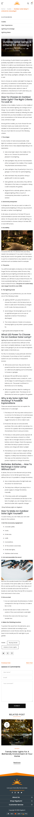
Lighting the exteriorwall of (9, 340)
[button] (17, 797)
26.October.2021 (20, 48)
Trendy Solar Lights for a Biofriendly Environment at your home (17, 754)
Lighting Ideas (6, 32)
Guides (9, 9)
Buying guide (13, 642)
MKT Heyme (10, 48)
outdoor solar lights (10, 647)
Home (3, 9)
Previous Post (5, 663)
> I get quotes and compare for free (12, 331)
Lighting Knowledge (7, 29)
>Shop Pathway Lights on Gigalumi (11, 507)
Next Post (29, 663)
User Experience (6, 25)
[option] (17, 740)
